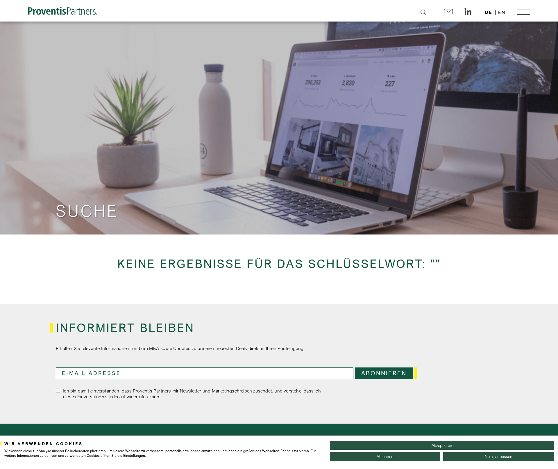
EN (501, 12)
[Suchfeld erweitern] (423, 12)
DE (488, 12)
